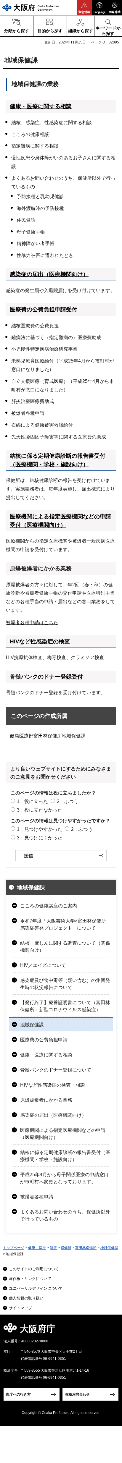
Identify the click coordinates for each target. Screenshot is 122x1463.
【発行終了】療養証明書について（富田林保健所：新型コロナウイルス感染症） (65, 1006)
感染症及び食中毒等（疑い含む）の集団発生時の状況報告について (65, 984)
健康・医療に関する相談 (41, 106)
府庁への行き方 (18, 1394)
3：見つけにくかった (39, 837)
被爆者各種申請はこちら (32, 622)
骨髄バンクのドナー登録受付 (46, 677)
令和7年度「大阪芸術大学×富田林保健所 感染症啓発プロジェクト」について (63, 924)
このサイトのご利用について (34, 1269)
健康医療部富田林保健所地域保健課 (48, 735)
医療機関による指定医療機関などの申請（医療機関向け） (62, 1134)
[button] (84, 7)
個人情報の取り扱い (26, 1298)
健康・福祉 (37, 1248)
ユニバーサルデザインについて (36, 1288)
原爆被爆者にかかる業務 (46, 1100)
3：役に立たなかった (39, 810)
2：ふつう (67, 801)
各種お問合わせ (77, 1394)
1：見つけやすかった (39, 829)
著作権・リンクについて (30, 1278)
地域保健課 (31, 887)
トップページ (13, 1248)
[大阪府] (30, 7)
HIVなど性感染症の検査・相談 (52, 1084)
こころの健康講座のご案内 (48, 905)
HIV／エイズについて (43, 965)
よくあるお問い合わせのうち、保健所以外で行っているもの (65, 1215)
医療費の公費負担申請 (44, 1039)
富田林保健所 (86, 1248)
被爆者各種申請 (36, 1196)
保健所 (66, 1248)
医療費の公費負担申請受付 (43, 309)
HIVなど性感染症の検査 (40, 641)
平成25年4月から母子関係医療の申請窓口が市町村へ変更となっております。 (64, 1178)
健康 (53, 1248)
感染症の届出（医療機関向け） (49, 274)
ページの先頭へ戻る (111, 1330)
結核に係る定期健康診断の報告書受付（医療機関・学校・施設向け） (65, 1156)
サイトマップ (20, 1308)
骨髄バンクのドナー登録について (55, 1069)
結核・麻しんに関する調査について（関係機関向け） (65, 947)
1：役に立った (32, 801)
